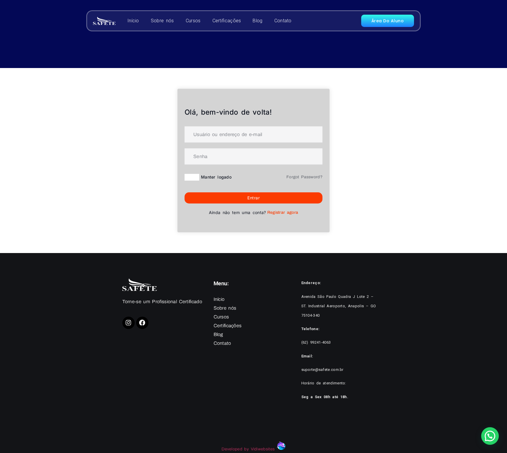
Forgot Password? (304, 177)
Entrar (253, 197)
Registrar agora (282, 212)
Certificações (226, 20)
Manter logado (216, 176)
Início (133, 20)
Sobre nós (162, 20)
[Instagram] (128, 323)
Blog (257, 20)
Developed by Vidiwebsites (249, 449)
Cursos (193, 20)
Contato (283, 20)
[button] (490, 436)
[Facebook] (142, 323)
